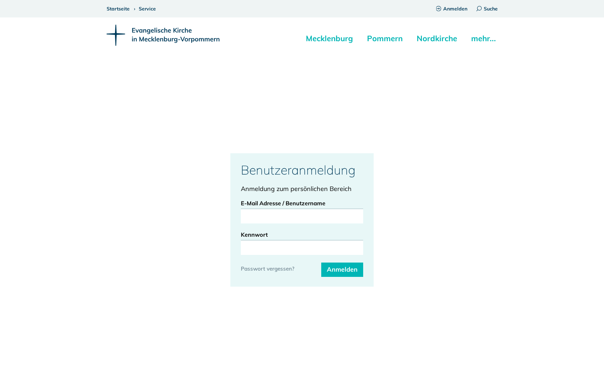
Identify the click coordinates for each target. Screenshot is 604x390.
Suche (491, 9)
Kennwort (254, 234)
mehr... (483, 38)
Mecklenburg (329, 38)
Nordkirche (437, 38)
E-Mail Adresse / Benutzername (283, 203)
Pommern (385, 38)
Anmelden (455, 9)
